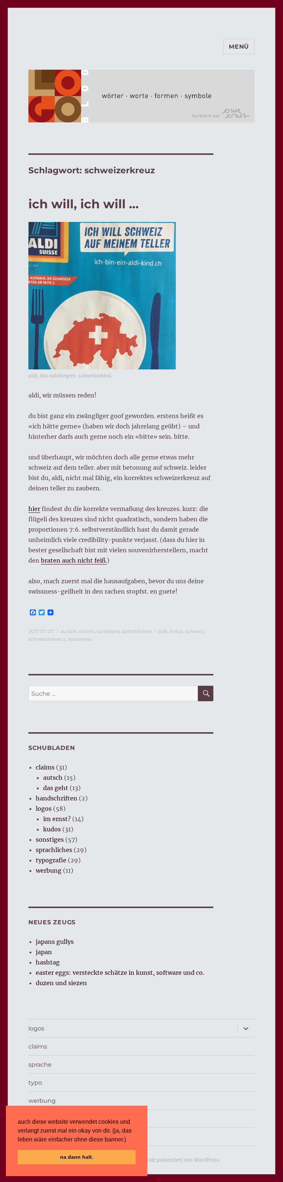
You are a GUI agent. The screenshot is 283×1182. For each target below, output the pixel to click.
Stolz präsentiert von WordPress (182, 1160)
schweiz (195, 631)
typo (35, 1082)
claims (87, 631)
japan (44, 952)
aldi (162, 631)
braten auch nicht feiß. (74, 560)
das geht (55, 788)
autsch (68, 631)
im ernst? (57, 819)
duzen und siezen (61, 983)
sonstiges (108, 631)
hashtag (48, 962)
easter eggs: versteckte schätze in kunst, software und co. (120, 972)
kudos (52, 829)
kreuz (176, 631)
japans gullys (55, 941)
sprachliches (136, 631)
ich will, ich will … (83, 204)
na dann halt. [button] (76, 1157)
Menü (239, 46)
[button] (128, 1140)
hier (34, 508)
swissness (79, 639)
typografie (51, 860)
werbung (49, 870)
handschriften (56, 798)
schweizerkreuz (47, 639)
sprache (40, 1064)
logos (44, 808)
